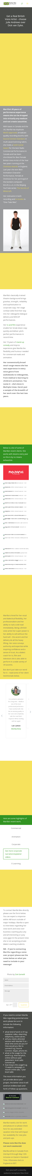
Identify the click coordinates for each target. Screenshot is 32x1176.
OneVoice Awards (10, 166)
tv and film (11, 325)
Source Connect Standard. (14, 139)
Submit (24, 1005)
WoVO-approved (10, 132)
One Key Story (16, 729)
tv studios (19, 199)
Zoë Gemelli (20, 974)
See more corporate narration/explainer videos (13, 854)
